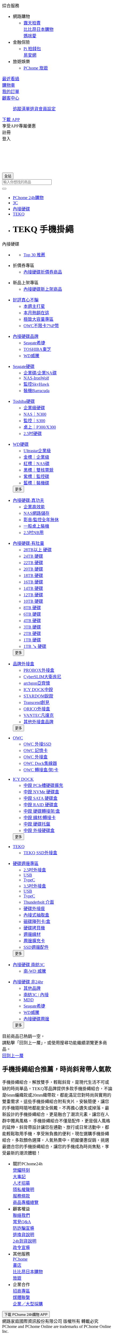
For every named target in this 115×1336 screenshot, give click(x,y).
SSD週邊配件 (36, 947)
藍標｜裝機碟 (36, 483)
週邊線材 (32, 934)
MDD (29, 1000)
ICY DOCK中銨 (38, 689)
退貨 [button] (34, 109)
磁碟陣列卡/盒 (37, 921)
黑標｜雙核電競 (38, 470)
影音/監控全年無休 (41, 519)
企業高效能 (34, 507)
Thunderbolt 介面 (39, 902)
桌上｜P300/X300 (40, 427)
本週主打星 (34, 306)
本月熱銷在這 (36, 313)
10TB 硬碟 (33, 601)
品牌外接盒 (23, 664)
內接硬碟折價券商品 (43, 272)
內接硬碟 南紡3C (29, 964)
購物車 (8, 85)
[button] (57, 36)
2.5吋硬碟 (33, 433)
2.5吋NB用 (34, 532)
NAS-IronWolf (36, 378)
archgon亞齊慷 (37, 683)
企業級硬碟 (34, 408)
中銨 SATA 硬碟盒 (40, 798)
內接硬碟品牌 (26, 336)
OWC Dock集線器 (40, 763)
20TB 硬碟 (33, 569)
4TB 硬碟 (32, 620)
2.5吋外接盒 (35, 870)
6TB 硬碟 (32, 614)
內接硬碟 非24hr (28, 982)
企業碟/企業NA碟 (40, 373)
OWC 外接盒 (36, 757)
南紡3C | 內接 (36, 994)
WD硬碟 (21, 444)
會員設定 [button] (47, 109)
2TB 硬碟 (32, 633)
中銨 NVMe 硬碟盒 (41, 792)
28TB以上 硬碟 (38, 549)
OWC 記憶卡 (36, 750)
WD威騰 (31, 355)
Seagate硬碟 (23, 366)
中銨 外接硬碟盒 (39, 830)
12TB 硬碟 (33, 595)
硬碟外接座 (34, 908)
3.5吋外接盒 (35, 886)
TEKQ (19, 846)
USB (28, 875)
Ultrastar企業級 (37, 450)
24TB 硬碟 (33, 556)
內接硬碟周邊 (36, 1019)
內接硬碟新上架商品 (43, 289)
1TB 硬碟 (32, 640)
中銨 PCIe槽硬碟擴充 (43, 785)
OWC (18, 738)
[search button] (4, 188)
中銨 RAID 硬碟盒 (41, 804)
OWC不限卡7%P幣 (41, 325)
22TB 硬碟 (33, 562)
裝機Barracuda (36, 390)
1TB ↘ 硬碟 (35, 646)
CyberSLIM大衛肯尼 (42, 676)
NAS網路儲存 (36, 513)
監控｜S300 (34, 420)
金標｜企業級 (36, 457)
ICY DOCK (23, 779)
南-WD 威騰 (35, 971)
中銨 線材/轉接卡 (40, 817)
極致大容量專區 (38, 319)
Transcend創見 (36, 702)
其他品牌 (32, 988)
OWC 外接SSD (37, 744)
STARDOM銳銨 (38, 696)
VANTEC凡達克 (39, 715)
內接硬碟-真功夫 (28, 500)
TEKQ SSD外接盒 (40, 852)
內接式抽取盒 (36, 915)
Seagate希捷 (34, 343)
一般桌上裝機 (36, 526)
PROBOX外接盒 (39, 670)
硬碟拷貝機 (34, 928)
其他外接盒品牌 (38, 722)
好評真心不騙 (26, 300)
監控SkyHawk (36, 384)
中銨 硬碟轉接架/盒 (42, 811)
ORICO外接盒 (37, 709)
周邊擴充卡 (34, 941)
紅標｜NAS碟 (36, 463)
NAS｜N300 (35, 414)
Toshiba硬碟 (24, 401)
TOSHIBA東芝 (37, 349)
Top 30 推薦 (34, 255)
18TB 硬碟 (33, 575)
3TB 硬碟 (32, 627)
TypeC (29, 880)
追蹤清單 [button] (21, 109)
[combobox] (57, 182)
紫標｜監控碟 (36, 476)
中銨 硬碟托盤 (37, 824)
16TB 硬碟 (33, 582)
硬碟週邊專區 (26, 863)
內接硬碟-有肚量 (28, 543)
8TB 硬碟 (32, 607)
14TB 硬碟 (33, 588)
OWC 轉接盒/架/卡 (41, 770)
